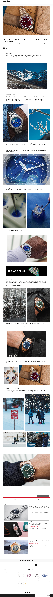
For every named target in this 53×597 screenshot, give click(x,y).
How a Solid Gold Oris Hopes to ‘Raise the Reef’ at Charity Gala (39, 541)
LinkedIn (29, 592)
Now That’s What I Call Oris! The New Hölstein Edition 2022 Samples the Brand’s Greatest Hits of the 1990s (39, 507)
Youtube (27, 592)
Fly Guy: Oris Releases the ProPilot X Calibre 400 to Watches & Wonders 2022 (39, 524)
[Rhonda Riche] (4, 47)
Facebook (23, 592)
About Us (5, 569)
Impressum (5, 575)
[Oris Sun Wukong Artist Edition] (26, 169)
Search (49, 2)
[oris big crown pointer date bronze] (26, 375)
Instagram (25, 592)
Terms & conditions (6, 572)
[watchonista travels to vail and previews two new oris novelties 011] (26, 439)
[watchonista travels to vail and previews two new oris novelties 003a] (26, 304)
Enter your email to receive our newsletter (9, 494)
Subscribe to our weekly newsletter (26, 491)
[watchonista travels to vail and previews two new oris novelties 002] (26, 344)
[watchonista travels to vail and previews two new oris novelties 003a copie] (26, 210)
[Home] (8, 1)
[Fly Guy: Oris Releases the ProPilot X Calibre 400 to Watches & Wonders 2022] (16, 529)
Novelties (5, 504)
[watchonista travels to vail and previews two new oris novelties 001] (26, 412)
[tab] (14, 500)
